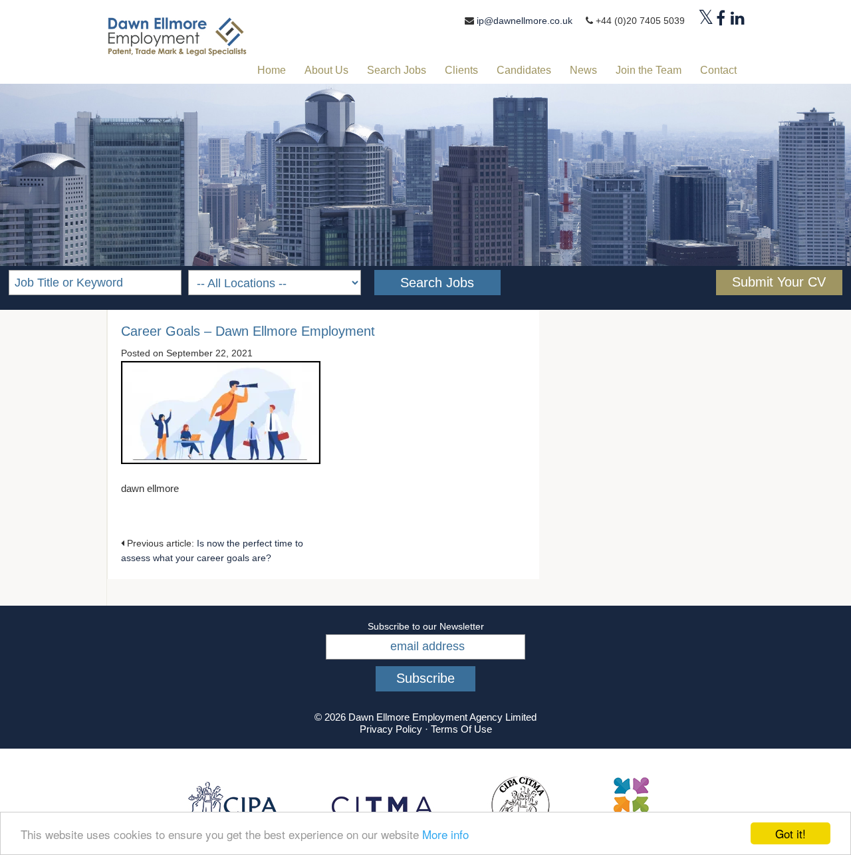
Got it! (790, 833)
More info (445, 834)
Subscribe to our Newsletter (426, 626)
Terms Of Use (461, 729)
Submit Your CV (779, 282)
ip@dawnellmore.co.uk (524, 20)
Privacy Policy (391, 729)
